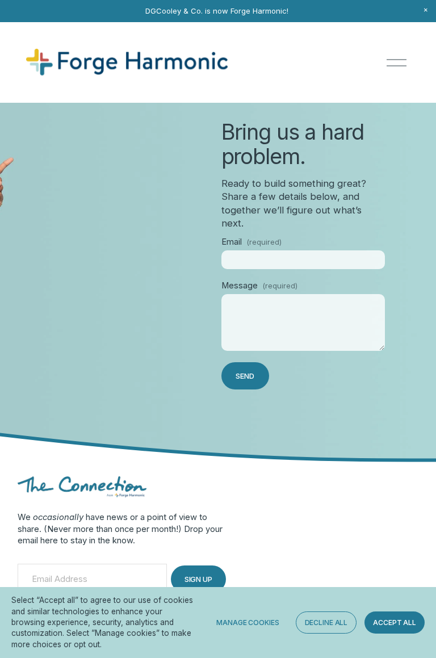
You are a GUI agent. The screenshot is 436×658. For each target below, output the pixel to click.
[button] (426, 10)
